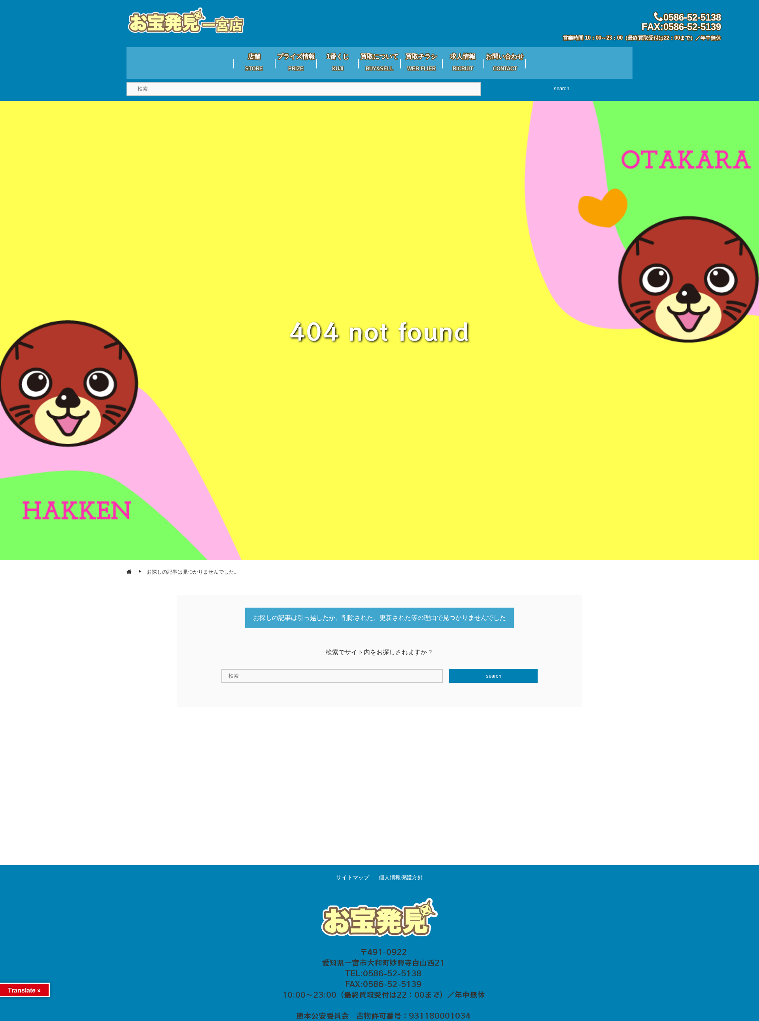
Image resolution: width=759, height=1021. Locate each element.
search (561, 88)
